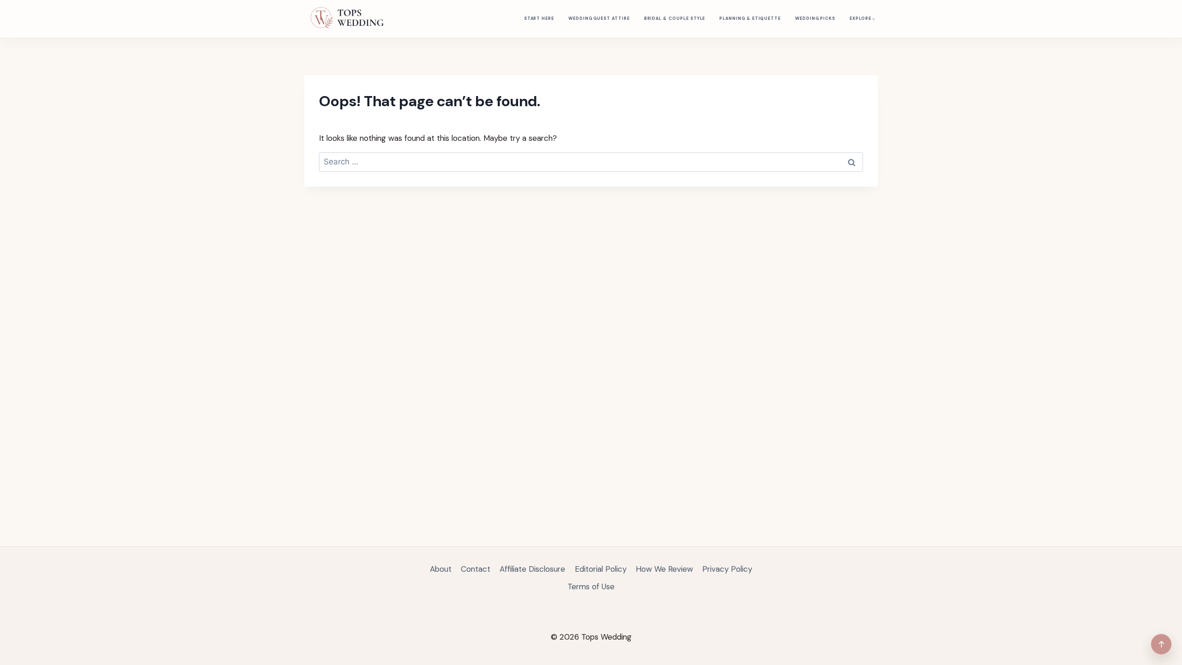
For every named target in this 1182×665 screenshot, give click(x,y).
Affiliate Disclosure (532, 569)
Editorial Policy (601, 569)
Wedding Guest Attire (599, 18)
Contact (475, 569)
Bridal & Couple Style (675, 18)
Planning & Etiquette (750, 18)
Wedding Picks (815, 18)
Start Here (539, 18)
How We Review (664, 569)
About (441, 569)
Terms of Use (591, 586)
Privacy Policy (727, 569)
